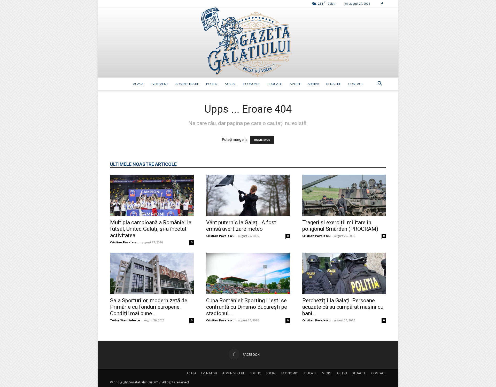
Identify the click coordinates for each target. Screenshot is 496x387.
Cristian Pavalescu (124, 242)
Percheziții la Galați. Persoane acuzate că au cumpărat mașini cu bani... (342, 306)
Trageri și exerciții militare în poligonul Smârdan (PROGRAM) (340, 225)
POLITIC (212, 83)
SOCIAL (230, 83)
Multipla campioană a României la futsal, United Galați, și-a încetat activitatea (150, 228)
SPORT (295, 83)
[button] (380, 84)
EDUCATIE (275, 83)
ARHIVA (313, 83)
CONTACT (355, 83)
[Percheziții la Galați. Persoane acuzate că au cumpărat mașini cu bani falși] (344, 273)
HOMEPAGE (262, 140)
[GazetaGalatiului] (248, 42)
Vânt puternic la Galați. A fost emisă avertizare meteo (241, 225)
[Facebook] (382, 3)
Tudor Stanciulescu (125, 320)
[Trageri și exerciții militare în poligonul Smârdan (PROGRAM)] (344, 195)
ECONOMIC (251, 83)
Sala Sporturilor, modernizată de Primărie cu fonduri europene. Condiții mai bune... (148, 306)
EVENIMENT (159, 83)
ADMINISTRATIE (187, 83)
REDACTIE (333, 83)
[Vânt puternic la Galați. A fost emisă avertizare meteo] (248, 195)
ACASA (138, 83)
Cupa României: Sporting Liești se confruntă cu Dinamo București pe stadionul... (246, 306)
